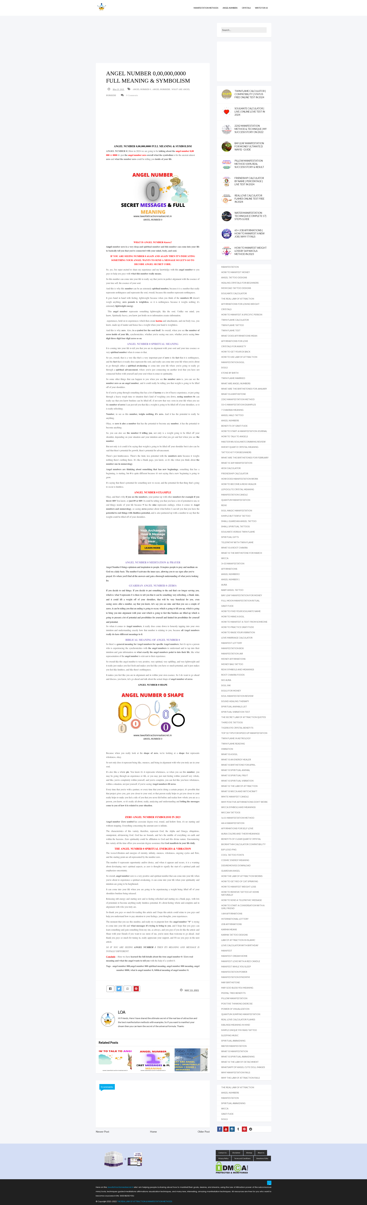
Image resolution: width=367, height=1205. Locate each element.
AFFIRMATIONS (229, 568)
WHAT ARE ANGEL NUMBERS (235, 383)
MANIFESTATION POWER (234, 971)
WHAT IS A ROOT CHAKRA (234, 547)
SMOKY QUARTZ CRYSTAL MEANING (239, 447)
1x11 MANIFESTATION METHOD (237, 817)
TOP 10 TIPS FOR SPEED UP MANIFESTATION (244, 733)
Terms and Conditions (242, 1158)
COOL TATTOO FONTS (232, 855)
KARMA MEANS (229, 929)
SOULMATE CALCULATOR (234, 293)
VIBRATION (227, 749)
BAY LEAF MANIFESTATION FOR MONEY (241, 595)
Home (153, 1131)
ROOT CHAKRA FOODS (233, 674)
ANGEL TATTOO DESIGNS (234, 277)
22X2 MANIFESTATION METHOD (238, 399)
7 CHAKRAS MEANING (232, 410)
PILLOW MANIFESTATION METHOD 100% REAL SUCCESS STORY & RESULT (249, 164)
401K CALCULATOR (231, 468)
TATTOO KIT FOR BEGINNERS (236, 452)
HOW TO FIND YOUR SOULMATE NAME (241, 611)
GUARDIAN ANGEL (230, 870)
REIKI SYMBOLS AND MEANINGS (237, 669)
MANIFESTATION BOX (232, 648)
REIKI (224, 505)
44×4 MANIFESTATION (232, 823)
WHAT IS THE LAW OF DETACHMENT (240, 1062)
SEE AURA (226, 680)
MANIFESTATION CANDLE (234, 494)
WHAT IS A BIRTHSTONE (233, 394)
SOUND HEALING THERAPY (235, 701)
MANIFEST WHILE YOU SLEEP (236, 966)
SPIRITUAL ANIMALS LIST (234, 706)
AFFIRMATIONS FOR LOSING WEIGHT (240, 304)
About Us (261, 1153)
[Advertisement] (153, 43)
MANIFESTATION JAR (232, 653)
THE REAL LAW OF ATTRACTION (237, 298)
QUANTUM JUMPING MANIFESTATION (240, 1014)
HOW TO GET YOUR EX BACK (235, 351)
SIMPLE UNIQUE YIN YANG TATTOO (239, 1030)
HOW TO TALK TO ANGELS (234, 436)
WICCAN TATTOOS (230, 812)
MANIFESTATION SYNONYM (235, 977)
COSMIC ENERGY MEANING (235, 860)
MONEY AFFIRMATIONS (233, 659)
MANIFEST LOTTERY (231, 643)
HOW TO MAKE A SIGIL (232, 616)
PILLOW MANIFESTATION (234, 998)
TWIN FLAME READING (233, 743)
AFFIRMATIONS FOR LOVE (234, 341)
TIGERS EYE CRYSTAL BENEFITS (237, 727)
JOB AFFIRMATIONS (231, 924)
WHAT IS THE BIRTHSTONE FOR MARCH (241, 553)
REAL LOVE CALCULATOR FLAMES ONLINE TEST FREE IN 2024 (249, 198)
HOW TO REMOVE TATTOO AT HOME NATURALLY (240, 893)
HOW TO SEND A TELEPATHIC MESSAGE (241, 900)
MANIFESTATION (230, 267)
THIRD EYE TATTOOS (232, 722)
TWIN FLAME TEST (230, 330)
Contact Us (222, 1153)
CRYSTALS (226, 309)
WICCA (224, 558)
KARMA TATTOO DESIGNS (234, 934)
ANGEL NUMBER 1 (145, 947)
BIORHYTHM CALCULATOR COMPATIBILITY (243, 844)
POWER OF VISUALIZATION (235, 1009)
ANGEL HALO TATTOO (232, 415)
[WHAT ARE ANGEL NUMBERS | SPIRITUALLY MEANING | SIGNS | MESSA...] (194, 1059)
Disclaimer (236, 1153)
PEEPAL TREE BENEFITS (233, 993)
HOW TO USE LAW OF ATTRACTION (239, 357)
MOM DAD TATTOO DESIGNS (236, 288)
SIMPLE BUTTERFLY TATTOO (235, 516)
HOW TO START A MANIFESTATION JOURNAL (244, 431)
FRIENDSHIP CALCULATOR (234, 473)
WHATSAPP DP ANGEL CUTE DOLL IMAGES (243, 1067)
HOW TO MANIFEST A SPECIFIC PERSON (241, 314)
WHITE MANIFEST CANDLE (235, 796)
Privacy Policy (223, 1158)
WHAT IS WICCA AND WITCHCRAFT (239, 791)
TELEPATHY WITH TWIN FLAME (237, 542)
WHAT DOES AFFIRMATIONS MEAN (239, 335)
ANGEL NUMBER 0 (142, 89)
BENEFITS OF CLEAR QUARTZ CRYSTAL (241, 839)
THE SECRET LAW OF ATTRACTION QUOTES (243, 717)
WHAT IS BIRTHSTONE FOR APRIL (238, 764)
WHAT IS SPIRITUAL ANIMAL (235, 770)
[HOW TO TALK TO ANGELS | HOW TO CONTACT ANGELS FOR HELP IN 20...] (118, 1059)
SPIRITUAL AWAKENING (233, 1040)
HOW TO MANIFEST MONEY (235, 272)
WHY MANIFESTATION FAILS (235, 1072)
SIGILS (224, 367)
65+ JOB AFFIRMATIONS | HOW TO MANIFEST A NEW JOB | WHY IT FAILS (249, 233)
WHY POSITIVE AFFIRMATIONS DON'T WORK (244, 802)
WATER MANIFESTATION (234, 1046)
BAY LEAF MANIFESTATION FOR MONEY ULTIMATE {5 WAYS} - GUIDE (249, 146)
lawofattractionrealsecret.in (120, 1187)
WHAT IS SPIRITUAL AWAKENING (238, 1056)
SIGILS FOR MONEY (231, 690)
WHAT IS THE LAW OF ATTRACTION (239, 786)
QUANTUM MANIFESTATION (235, 500)
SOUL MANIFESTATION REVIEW (237, 696)
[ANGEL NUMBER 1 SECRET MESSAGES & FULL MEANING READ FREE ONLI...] (156, 1059)
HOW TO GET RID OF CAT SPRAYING (239, 881)
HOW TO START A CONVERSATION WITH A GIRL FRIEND (242, 907)
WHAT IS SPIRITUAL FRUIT (234, 775)
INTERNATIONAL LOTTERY (234, 919)
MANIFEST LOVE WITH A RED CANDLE (240, 961)
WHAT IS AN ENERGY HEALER (236, 759)
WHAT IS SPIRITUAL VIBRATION (237, 780)
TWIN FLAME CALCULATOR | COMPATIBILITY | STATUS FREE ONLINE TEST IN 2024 (250, 94)
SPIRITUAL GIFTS (230, 537)
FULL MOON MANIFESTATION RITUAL (240, 600)
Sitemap (249, 1153)
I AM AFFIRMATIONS (231, 913)
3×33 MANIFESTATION (232, 563)
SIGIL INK (226, 685)
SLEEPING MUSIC (230, 1035)
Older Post (204, 1131)
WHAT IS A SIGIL (229, 754)
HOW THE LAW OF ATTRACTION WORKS (241, 876)
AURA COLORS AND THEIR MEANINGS (240, 833)
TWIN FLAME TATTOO (232, 325)
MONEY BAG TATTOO (232, 664)
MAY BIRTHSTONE (230, 982)
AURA (224, 584)
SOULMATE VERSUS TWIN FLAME (238, 531)
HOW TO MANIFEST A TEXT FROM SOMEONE (244, 621)
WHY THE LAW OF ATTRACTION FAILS (240, 1077)
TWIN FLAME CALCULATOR (235, 320)
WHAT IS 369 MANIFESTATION (236, 463)
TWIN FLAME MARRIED (233, 378)
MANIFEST (226, 950)
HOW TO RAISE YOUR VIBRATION (238, 632)
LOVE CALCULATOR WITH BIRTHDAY (239, 945)
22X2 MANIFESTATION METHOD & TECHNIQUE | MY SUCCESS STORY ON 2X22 (251, 129)
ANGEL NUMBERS (162, 89)
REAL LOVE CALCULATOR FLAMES (238, 1019)
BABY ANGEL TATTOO (232, 590)
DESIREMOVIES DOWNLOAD (236, 865)
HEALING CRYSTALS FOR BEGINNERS (240, 282)
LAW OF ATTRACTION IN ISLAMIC (238, 940)
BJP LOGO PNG (228, 849)
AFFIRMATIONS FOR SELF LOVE (237, 828)
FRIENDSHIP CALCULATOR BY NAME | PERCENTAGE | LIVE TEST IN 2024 (249, 181)
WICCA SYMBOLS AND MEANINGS (238, 807)
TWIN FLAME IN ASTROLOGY (236, 738)
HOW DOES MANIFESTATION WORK (239, 478)
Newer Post (102, 1131)
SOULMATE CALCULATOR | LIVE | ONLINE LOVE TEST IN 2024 (250, 111)
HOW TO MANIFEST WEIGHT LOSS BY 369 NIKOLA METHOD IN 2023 (251, 251)
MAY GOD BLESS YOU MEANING (237, 987)
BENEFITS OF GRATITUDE (234, 425)
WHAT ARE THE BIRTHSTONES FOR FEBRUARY (245, 457)
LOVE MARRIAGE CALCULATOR (236, 637)
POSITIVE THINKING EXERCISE (237, 1003)
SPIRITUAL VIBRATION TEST (235, 712)
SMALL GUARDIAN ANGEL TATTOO (238, 521)
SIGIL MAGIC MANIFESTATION (236, 510)
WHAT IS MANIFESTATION (234, 1051)
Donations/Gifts (262, 1158)
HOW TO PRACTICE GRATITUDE (237, 627)
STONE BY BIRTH (229, 373)
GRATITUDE (227, 606)
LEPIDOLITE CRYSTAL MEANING (237, 489)
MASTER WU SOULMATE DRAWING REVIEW (243, 441)
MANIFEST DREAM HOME (234, 956)
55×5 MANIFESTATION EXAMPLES (238, 404)
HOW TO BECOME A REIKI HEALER (238, 484)
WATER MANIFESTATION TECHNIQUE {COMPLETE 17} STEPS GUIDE (250, 216)
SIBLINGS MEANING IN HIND (235, 1024)
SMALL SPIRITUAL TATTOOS (235, 526)
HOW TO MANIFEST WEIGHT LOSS (238, 886)
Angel (109, 246)
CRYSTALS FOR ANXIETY (233, 346)
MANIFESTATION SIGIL (232, 362)
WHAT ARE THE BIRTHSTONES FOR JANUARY (244, 388)
